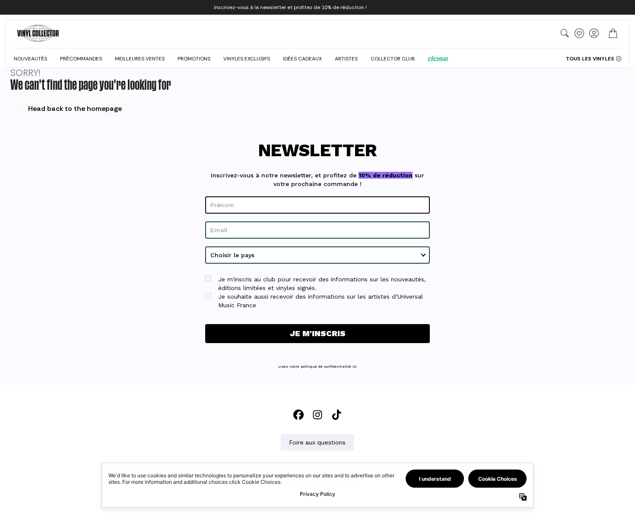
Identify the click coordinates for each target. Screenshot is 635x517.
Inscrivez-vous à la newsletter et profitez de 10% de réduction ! (290, 7)
